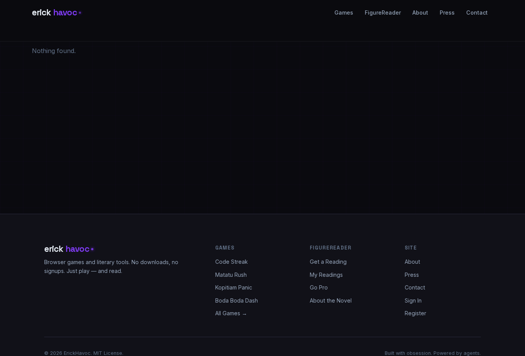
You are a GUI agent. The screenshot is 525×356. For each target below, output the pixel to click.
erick (54, 12)
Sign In (413, 300)
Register (415, 313)
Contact (477, 12)
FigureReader (383, 12)
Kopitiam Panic (233, 287)
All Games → (231, 313)
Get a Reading (328, 261)
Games (343, 12)
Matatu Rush (231, 274)
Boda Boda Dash (236, 300)
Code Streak (231, 261)
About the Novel (331, 300)
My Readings (326, 274)
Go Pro (319, 287)
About (420, 12)
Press (447, 12)
